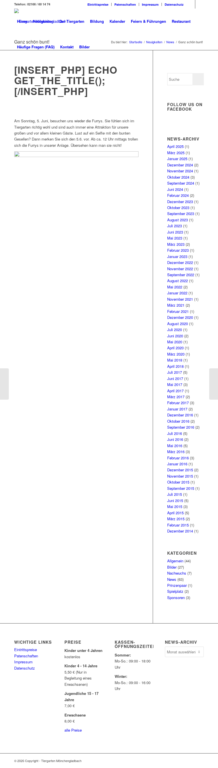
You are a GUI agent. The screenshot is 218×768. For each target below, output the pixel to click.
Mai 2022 (174, 287)
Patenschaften (125, 4)
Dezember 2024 (180, 165)
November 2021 (180, 299)
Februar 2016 (178, 458)
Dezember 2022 (180, 262)
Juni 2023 (175, 232)
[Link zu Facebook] (191, 4)
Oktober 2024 (178, 177)
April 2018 (175, 366)
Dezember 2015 (180, 469)
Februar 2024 (178, 195)
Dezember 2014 (180, 531)
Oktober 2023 (178, 207)
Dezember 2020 (180, 317)
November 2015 (180, 476)
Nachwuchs (176, 573)
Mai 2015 (174, 506)
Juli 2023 (174, 225)
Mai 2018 (174, 360)
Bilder (172, 567)
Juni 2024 (175, 189)
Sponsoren (176, 597)
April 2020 (175, 347)
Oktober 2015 (178, 482)
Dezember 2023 (180, 201)
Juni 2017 (175, 378)
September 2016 (180, 427)
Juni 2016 (175, 439)
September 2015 (180, 488)
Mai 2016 (174, 445)
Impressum (150, 4)
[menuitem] (98, 4)
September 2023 (180, 213)
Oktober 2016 (178, 421)
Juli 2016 (174, 433)
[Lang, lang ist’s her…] (4, 384)
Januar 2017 (177, 409)
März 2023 (176, 244)
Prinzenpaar (177, 585)
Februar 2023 (178, 250)
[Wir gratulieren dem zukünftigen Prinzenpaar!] (213, 384)
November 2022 (180, 268)
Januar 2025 (177, 158)
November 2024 (180, 171)
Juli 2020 (174, 329)
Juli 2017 (174, 372)
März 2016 (176, 451)
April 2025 (175, 146)
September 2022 (180, 274)
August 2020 (177, 323)
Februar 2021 (178, 311)
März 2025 (176, 152)
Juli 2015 (174, 494)
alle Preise (73, 730)
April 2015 (175, 512)
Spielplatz (175, 591)
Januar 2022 (177, 293)
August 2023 (177, 219)
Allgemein (175, 560)
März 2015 (176, 518)
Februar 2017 (178, 402)
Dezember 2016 (180, 415)
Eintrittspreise (97, 4)
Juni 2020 (175, 335)
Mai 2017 (174, 384)
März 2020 (176, 354)
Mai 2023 (174, 238)
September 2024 (180, 183)
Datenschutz (174, 4)
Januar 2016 (177, 463)
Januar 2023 (177, 256)
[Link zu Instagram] (199, 4)
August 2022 (177, 280)
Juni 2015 (175, 500)
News (171, 579)
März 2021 (176, 305)
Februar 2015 (178, 525)
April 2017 (175, 390)
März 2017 (176, 396)
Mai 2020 (174, 341)
